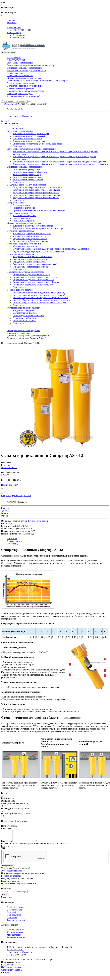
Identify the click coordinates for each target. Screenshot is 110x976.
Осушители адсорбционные (20, 83)
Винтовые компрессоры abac (27, 169)
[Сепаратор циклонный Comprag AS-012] (58, 448)
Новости (11, 20)
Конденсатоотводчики (24, 310)
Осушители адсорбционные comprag (30, 241)
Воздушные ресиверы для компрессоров (26, 70)
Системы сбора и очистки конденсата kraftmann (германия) (41, 300)
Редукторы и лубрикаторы (26, 318)
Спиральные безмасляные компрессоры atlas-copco (37, 144)
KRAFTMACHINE (16, 60)
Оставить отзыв (9, 467)
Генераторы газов (15, 73)
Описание (12, 538)
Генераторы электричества (20, 75)
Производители (14, 915)
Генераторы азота (21, 205)
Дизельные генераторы (24, 220)
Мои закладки (14, 935)
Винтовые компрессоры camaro (28, 177)
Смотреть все (19, 146)
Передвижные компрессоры (20, 88)
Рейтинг (5, 846)
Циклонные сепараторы (24, 320)
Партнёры (12, 917)
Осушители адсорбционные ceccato (30, 238)
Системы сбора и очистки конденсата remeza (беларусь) (40, 302)
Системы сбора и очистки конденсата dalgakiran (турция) (40, 297)
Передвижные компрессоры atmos (29, 261)
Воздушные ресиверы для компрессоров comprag (36, 195)
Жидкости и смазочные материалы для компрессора (38, 228)
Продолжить (7, 865)
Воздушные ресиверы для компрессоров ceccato (36, 192)
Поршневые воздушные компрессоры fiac (33, 284)
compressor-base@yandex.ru (20, 116)
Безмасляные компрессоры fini (27, 138)
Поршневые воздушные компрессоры (25, 91)
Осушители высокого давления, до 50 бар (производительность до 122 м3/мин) (51, 249)
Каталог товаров (15, 128)
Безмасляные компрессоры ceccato (29, 136)
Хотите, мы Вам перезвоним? (32, 104)
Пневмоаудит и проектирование (28, 315)
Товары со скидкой (16, 920)
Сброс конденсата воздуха (20, 93)
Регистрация (19, 35)
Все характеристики (38, 521)
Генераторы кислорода (24, 208)
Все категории (14, 57)
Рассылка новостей (16, 937)
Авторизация (19, 37)
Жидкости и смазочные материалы (24, 78)
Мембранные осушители (25, 246)
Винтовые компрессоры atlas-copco (30, 172)
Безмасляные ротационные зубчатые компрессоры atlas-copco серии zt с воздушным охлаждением (60, 164)
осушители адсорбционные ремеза (29, 236)
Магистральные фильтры (25, 313)
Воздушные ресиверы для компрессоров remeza (36, 197)
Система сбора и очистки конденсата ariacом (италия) (39, 292)
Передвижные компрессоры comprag (30, 267)
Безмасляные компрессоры (20, 63)
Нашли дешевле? (9, 485)
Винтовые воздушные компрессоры (24, 68)
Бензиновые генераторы (24, 215)
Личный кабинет (15, 929)
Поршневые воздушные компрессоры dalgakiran (36, 282)
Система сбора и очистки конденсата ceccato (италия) (39, 295)
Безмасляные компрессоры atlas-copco (31, 133)
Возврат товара (14, 910)
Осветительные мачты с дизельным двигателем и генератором (37, 80)
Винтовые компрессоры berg (27, 174)
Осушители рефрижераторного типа (25, 86)
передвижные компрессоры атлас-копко (32, 256)
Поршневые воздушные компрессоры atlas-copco (36, 277)
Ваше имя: (6, 828)
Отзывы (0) (12, 543)
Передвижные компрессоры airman (30, 259)
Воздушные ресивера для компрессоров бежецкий (37, 187)
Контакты (11, 22)
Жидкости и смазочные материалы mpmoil (33, 226)
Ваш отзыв (6, 841)
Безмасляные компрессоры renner (29, 141)
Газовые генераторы (23, 218)
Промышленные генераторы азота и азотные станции (39, 210)
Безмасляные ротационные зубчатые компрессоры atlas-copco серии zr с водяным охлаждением (59, 161)
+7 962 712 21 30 (15, 108)
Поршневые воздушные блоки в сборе (31, 274)
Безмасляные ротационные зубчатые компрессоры (31, 65)
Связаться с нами (15, 907)
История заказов (15, 932)
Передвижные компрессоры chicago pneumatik (35, 264)
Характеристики (15, 541)
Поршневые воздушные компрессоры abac (33, 279)
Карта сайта (12, 912)
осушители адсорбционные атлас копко (32, 233)
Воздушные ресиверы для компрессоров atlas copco (38, 190)
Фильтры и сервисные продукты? (23, 96)
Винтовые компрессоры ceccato (28, 179)
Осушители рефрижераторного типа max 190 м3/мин (38, 251)
